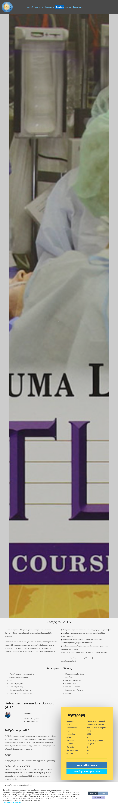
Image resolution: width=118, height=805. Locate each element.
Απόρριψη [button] (103, 793)
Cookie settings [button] (98, 797)
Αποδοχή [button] (93, 793)
